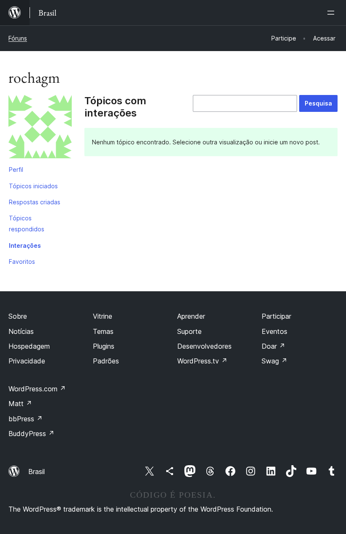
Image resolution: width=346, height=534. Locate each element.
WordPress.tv (202, 361)
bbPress (25, 419)
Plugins (103, 346)
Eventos (274, 331)
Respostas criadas (34, 202)
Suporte (189, 331)
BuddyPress (31, 433)
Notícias (21, 331)
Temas (103, 331)
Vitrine (102, 316)
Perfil (16, 169)
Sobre (17, 316)
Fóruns (17, 38)
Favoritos (22, 261)
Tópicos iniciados (33, 186)
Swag (274, 361)
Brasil (36, 471)
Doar (273, 346)
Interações (25, 245)
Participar (276, 316)
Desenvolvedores (204, 346)
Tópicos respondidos (26, 223)
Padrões (106, 361)
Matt (20, 403)
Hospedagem (29, 346)
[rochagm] (40, 128)
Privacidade (26, 361)
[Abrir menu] (332, 12)
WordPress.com (37, 389)
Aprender (191, 316)
